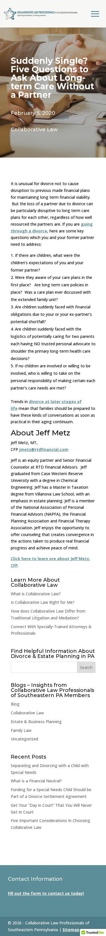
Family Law (21, 730)
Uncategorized (24, 739)
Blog (15, 704)
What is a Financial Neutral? (36, 780)
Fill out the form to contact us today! (46, 893)
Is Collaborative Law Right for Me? (43, 602)
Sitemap (70, 929)
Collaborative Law (34, 129)
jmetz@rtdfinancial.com (43, 449)
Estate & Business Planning (36, 721)
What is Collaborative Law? (36, 593)
